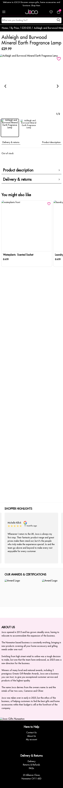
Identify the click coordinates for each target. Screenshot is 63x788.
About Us (31, 736)
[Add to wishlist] (58, 58)
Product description (51, 142)
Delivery (31, 761)
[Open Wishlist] (51, 12)
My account (31, 739)
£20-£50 (26, 28)
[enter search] (58, 20)
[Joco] (31, 12)
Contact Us (31, 732)
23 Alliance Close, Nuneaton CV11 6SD (31, 777)
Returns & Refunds (31, 765)
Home (5, 28)
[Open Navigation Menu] (4, 12)
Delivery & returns (10, 142)
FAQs (31, 768)
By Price (15, 28)
